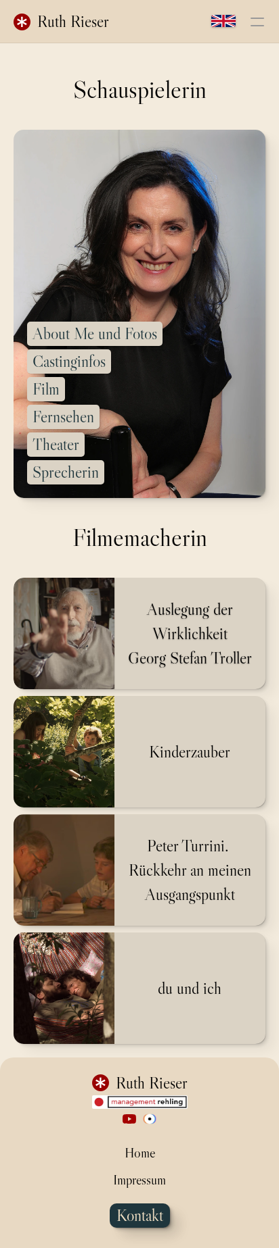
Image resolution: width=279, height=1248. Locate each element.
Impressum (139, 1180)
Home (140, 1153)
